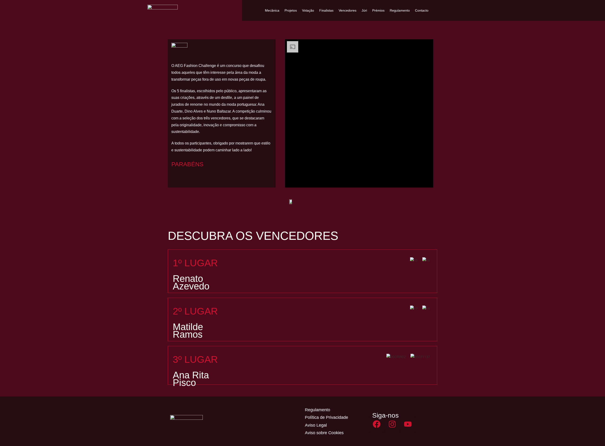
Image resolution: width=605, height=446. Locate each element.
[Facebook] (376, 424)
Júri (364, 10)
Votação (308, 10)
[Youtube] (407, 424)
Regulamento (400, 10)
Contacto (421, 10)
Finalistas (326, 10)
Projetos (291, 10)
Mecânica (272, 10)
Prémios (378, 10)
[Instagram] (392, 424)
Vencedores (347, 10)
